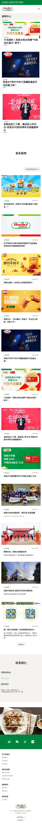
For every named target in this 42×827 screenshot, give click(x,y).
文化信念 (4, 760)
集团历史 (4, 757)
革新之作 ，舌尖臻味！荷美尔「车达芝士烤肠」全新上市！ (21, 320)
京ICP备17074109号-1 (21, 813)
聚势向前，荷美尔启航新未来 (15, 552)
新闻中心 (4, 787)
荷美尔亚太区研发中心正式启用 (15, 594)
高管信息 (4, 764)
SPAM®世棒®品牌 (7, 776)
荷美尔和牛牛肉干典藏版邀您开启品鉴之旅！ (20, 359)
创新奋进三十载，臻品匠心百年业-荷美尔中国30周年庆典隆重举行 (21, 438)
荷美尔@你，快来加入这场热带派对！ (19, 282)
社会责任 (6, 473)
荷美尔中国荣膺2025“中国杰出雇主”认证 (20, 476)
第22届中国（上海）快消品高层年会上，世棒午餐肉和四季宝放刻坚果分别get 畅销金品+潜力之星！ (20, 635)
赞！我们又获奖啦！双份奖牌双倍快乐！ (19, 630)
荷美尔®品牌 (6, 772)
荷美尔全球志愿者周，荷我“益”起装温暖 (19, 513)
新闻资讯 (5, 784)
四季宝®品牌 (6, 779)
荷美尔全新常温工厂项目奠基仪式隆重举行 (18, 555)
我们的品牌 (6, 769)
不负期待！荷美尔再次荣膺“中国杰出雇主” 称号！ (20, 399)
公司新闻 (6, 201)
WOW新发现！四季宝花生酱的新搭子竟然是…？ (21, 205)
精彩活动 (4, 791)
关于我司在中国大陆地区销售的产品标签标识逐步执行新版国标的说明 (20, 244)
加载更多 (21, 644)
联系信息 (5, 796)
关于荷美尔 (6, 754)
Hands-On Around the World (14, 516)
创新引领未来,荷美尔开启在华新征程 (18, 591)
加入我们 (4, 799)
